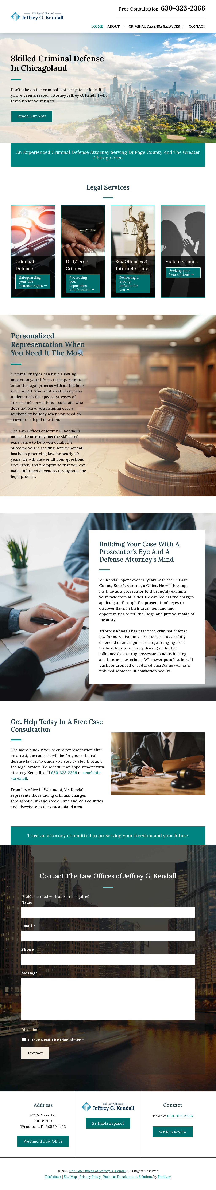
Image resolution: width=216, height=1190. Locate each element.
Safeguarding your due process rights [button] (31, 281)
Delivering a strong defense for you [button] (129, 283)
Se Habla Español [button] (108, 1123)
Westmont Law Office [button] (43, 1141)
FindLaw (164, 1177)
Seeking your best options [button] (179, 272)
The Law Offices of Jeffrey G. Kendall (97, 1171)
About (114, 26)
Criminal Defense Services (154, 26)
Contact (197, 26)
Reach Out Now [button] (32, 116)
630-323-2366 (183, 8)
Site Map (70, 1177)
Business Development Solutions (128, 1177)
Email (28, 925)
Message (29, 972)
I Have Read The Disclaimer (56, 1040)
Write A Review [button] (172, 1131)
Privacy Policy (90, 1177)
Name (26, 902)
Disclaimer (31, 1029)
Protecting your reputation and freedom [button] (79, 283)
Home (97, 26)
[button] (212, 1159)
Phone (27, 949)
